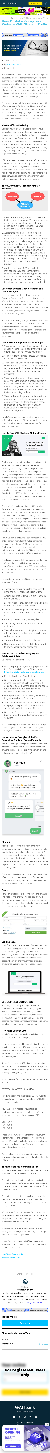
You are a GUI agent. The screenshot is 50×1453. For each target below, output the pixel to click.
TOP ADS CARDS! (35, 3)
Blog (12, 18)
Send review (25, 1392)
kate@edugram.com (11, 1257)
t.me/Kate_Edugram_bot (13, 1254)
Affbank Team (14, 64)
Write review (25, 1323)
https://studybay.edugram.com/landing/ (24, 672)
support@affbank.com (32, 1302)
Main (4, 18)
